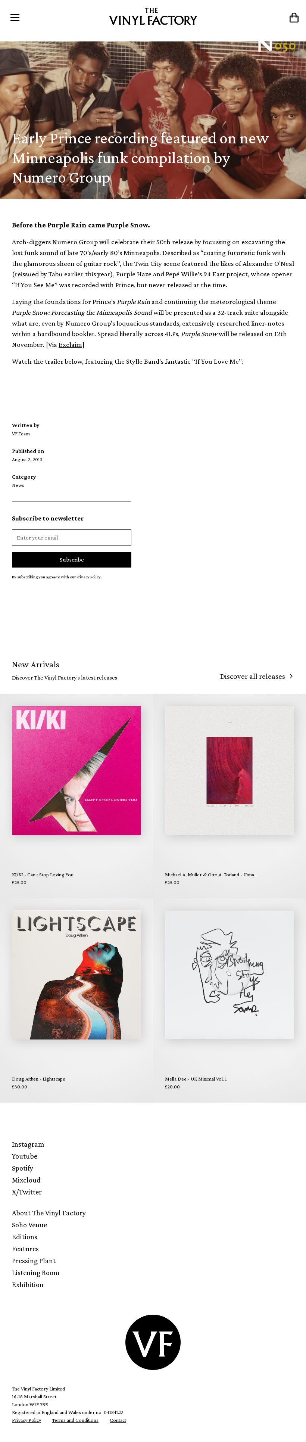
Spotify (22, 1168)
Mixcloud (26, 1180)
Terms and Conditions (75, 1420)
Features (25, 1248)
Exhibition (28, 1284)
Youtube (24, 1156)
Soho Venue (29, 1225)
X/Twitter (27, 1192)
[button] (42, 18)
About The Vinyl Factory (49, 1213)
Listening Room (36, 1272)
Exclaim (70, 344)
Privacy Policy (26, 1420)
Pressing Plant (34, 1260)
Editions (24, 1237)
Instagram (28, 1144)
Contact (118, 1420)
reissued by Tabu (39, 274)
